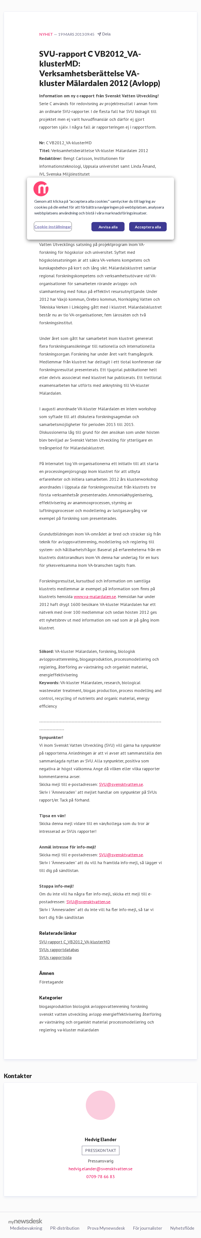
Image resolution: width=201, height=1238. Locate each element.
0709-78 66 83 (100, 1176)
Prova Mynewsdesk (106, 1228)
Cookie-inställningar (52, 226)
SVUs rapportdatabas (59, 949)
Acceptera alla (148, 226)
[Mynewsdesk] (25, 1221)
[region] (100, 209)
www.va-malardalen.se (95, 596)
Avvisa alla (108, 226)
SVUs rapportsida (55, 957)
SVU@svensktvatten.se (121, 784)
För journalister (147, 1228)
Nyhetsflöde (182, 1228)
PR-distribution (64, 1228)
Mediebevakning (26, 1228)
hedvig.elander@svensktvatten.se (100, 1168)
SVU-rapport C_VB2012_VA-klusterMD (74, 942)
